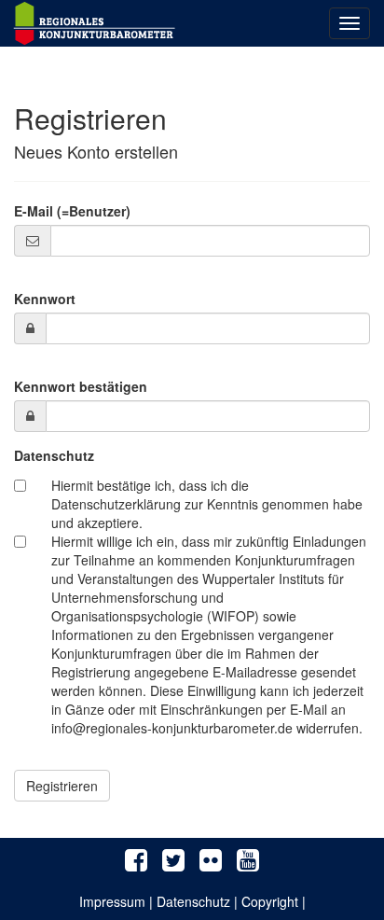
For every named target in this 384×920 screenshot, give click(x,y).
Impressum (112, 901)
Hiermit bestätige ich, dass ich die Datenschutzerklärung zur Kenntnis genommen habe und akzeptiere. (207, 504)
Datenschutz (54, 455)
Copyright (269, 901)
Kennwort (44, 298)
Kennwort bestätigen (80, 386)
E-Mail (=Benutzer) (72, 211)
